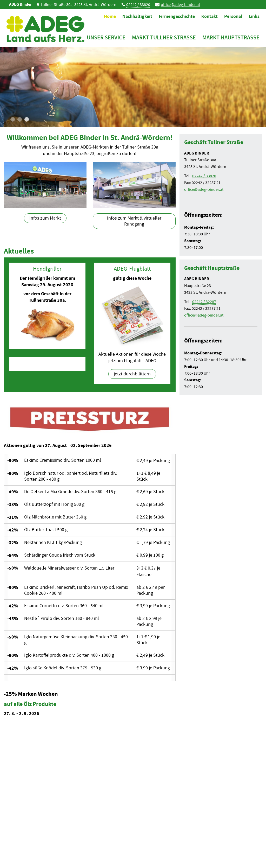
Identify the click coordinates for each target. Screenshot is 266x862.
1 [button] (12, 119)
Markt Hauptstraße (231, 37)
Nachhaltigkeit (137, 16)
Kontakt (209, 16)
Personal (233, 16)
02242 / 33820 (138, 4)
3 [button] (26, 119)
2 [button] (19, 119)
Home (110, 16)
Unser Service (106, 37)
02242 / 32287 (204, 301)
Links (254, 16)
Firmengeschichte (177, 16)
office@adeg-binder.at (180, 4)
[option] (133, 87)
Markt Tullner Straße (164, 37)
